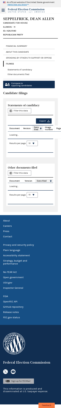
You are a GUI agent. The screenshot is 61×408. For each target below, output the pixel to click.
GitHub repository (13, 306)
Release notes (11, 312)
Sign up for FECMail (20, 381)
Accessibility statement (16, 255)
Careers (7, 226)
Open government (13, 277)
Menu (3, 10)
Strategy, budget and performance (15, 262)
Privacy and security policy (18, 245)
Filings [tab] (10, 63)
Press (6, 231)
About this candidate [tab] (17, 52)
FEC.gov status (11, 317)
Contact (7, 236)
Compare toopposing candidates (21, 84)
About (6, 220)
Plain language (11, 250)
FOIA (5, 296)
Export (42, 121)
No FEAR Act (10, 272)
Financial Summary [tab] (16, 46)
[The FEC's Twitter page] (5, 371)
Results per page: (18, 143)
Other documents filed (18, 74)
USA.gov (7, 282)
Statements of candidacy (20, 69)
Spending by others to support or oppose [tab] (29, 58)
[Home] (26, 10)
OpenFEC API (10, 301)
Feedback (46, 405)
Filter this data (21, 110)
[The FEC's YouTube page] (13, 371)
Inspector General (13, 288)
